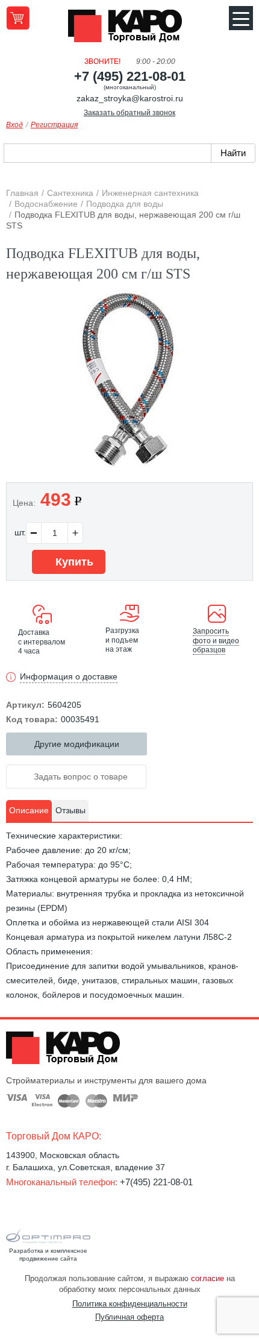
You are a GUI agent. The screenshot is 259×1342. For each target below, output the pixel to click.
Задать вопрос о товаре (79, 776)
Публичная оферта (129, 1317)
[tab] (29, 811)
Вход (14, 125)
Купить (72, 562)
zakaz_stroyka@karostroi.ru (129, 98)
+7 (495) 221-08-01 (130, 76)
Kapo (129, 29)
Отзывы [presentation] (70, 810)
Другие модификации (77, 744)
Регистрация (54, 125)
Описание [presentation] (29, 810)
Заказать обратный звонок (129, 113)
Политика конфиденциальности (129, 1303)
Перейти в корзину (18, 18)
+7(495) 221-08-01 (156, 1182)
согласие (207, 1278)
